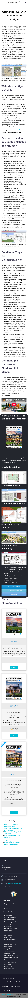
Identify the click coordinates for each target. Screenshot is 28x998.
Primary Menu (25, 2)
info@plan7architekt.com (14, 883)
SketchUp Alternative (10, 962)
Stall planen (7, 964)
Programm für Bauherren (11, 957)
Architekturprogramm (10, 917)
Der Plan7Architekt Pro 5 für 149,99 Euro (12, 454)
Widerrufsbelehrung (6, 984)
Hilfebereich (7, 908)
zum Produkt (14, 594)
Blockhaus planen (9, 924)
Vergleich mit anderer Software (14, 590)
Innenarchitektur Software (11, 955)
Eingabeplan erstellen (10, 939)
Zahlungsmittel (5, 986)
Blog (12, 986)
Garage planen (8, 949)
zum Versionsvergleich (14, 586)
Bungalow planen (8, 926)
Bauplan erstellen (9, 919)
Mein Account (5, 981)
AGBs (14, 984)
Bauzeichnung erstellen (10, 922)
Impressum (17, 986)
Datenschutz (21, 984)
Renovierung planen (9, 960)
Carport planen (8, 930)
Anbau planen (8, 915)
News (5, 906)
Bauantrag (17, 129)
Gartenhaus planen (9, 951)
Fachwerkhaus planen (10, 944)
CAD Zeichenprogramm (10, 928)
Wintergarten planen (9, 968)
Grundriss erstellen (9, 953)
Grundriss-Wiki (10, 994)
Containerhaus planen (10, 933)
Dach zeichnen (8, 935)
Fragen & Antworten (9, 904)
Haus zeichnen (8, 946)
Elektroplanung (8, 937)
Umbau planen (8, 966)
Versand (18, 981)
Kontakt (11, 981)
